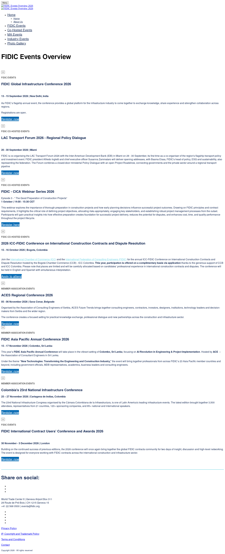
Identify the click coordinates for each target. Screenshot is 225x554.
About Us (18, 21)
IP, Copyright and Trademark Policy (20, 534)
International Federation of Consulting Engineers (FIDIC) (96, 259)
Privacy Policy (9, 528)
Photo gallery (16, 43)
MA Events (14, 34)
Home (11, 14)
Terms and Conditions (13, 539)
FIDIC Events (16, 25)
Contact (5, 545)
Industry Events (18, 39)
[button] (10, 119)
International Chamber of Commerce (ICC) (33, 259)
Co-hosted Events (19, 30)
